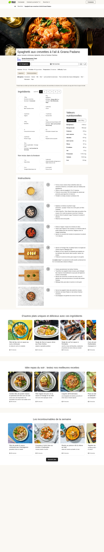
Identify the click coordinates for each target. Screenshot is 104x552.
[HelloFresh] (12, 2)
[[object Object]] (81, 64)
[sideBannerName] (76, 97)
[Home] (15, 6)
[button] (41, 91)
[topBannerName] (52, 12)
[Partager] (85, 64)
